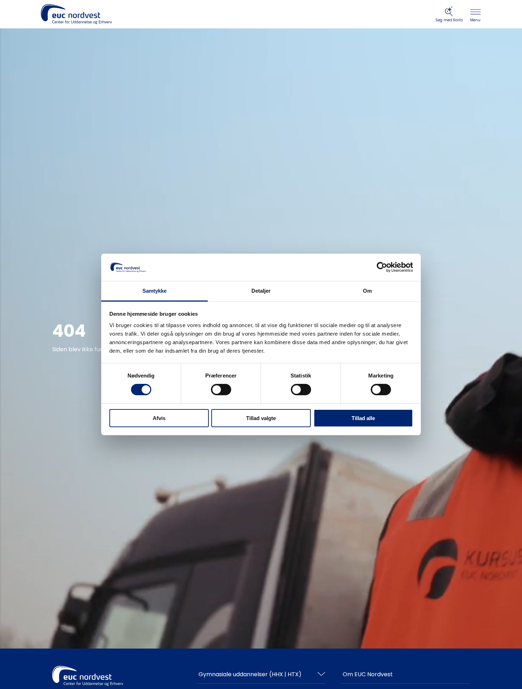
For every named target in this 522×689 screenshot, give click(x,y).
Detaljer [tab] (261, 291)
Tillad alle (363, 418)
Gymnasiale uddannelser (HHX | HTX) (250, 674)
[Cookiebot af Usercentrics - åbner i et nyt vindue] (382, 267)
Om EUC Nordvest (368, 674)
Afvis (159, 418)
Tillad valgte (261, 418)
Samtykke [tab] (154, 291)
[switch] (221, 389)
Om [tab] (367, 291)
